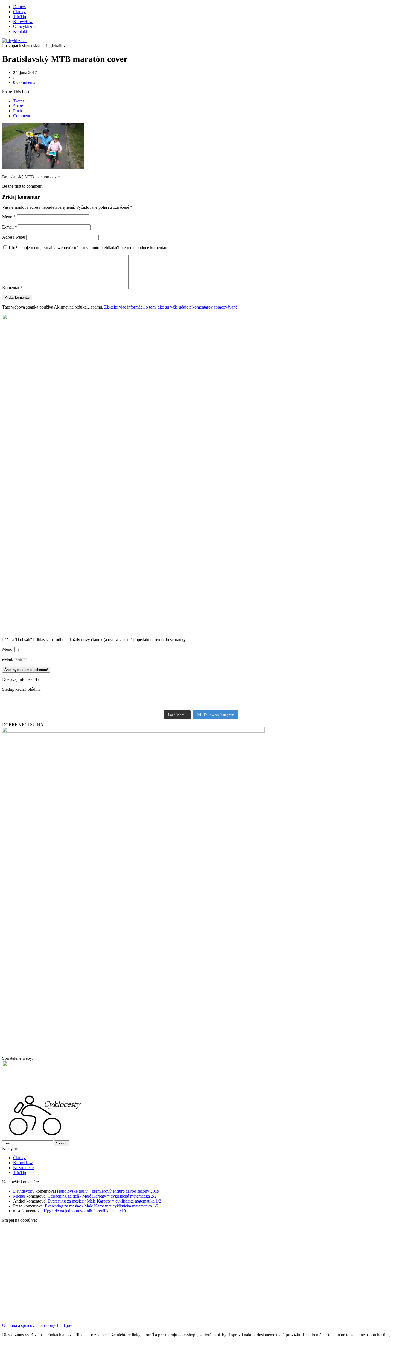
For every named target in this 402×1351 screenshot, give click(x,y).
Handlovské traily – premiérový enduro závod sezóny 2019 (108, 1191)
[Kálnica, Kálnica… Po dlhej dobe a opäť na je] (102, 704)
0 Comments (24, 82)
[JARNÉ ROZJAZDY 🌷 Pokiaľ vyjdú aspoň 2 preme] (299, 1311)
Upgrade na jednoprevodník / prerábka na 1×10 (85, 1211)
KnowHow (23, 21)
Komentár (12, 287)
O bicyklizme (24, 26)
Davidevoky (23, 1191)
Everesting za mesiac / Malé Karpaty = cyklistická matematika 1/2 (104, 1201)
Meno (9, 217)
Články (19, 11)
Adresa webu (13, 237)
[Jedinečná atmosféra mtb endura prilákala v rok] (102, 697)
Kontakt (20, 31)
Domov (19, 6)
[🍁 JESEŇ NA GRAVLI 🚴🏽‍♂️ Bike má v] (365, 1311)
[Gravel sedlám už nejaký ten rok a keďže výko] (299, 697)
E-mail (9, 227)
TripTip (19, 16)
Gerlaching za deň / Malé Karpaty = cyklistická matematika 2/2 (102, 1196)
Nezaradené (23, 1167)
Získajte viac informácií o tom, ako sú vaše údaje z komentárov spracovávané (170, 307)
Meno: (7, 649)
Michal (19, 1196)
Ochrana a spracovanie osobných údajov (37, 1325)
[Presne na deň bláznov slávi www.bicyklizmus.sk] (299, 704)
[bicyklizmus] (14, 40)
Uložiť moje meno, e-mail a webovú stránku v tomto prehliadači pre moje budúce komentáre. (89, 247)
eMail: (8, 659)
